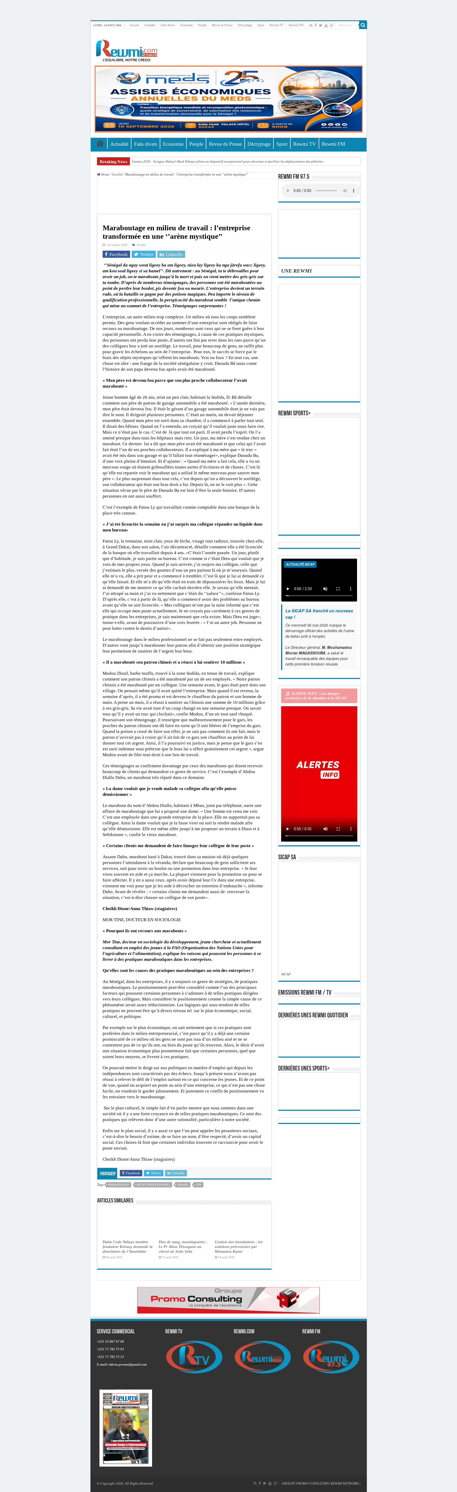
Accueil (134, 25)
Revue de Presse (222, 25)
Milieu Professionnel (153, 1184)
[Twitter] (320, 25)
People (202, 25)
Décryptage (245, 25)
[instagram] (331, 25)
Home (104, 174)
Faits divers (168, 25)
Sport (260, 25)
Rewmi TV (276, 25)
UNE (199, 1184)
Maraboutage (118, 1184)
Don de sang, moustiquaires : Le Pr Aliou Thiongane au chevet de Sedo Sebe (183, 1246)
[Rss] (311, 25)
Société (117, 174)
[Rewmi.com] (128, 49)
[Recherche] (363, 25)
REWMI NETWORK (345, 1483)
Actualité (149, 25)
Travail (183, 1184)
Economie (186, 25)
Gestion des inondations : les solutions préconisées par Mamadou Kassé (239, 1246)
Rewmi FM (296, 25)
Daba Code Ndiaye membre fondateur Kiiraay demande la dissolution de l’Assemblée (128, 1246)
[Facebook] (315, 25)
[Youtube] (326, 25)
